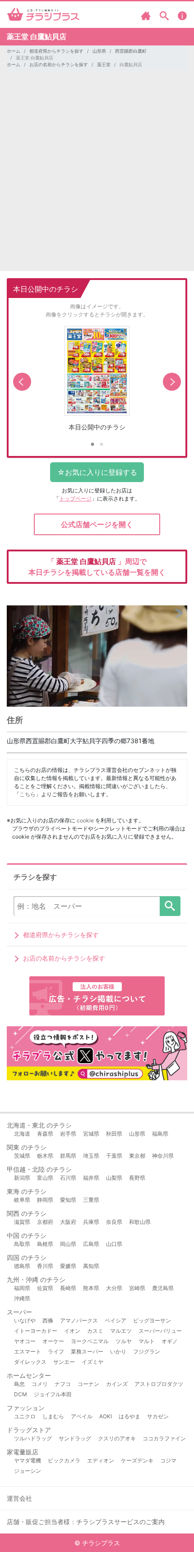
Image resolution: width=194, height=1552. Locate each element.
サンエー (64, 1361)
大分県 (114, 1288)
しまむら (53, 1416)
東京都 (137, 1155)
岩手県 (68, 1133)
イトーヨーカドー (35, 1330)
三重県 (91, 1199)
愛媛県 (68, 1266)
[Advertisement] (97, 174)
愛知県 (68, 1199)
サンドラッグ (75, 1438)
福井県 (91, 1177)
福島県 (160, 1133)
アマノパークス (79, 1320)
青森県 (45, 1133)
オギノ (170, 1341)
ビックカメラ (64, 1460)
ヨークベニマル (90, 1341)
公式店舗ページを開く (97, 524)
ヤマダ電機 (27, 1460)
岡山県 (68, 1244)
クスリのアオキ (117, 1438)
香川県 (45, 1266)
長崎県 (68, 1288)
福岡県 (22, 1288)
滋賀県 (22, 1221)
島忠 (19, 1384)
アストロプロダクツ (158, 1384)
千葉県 (114, 1155)
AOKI (105, 1416)
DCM (20, 1394)
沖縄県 (22, 1298)
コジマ (168, 1460)
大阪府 (68, 1221)
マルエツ (121, 1330)
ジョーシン (27, 1470)
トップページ (75, 498)
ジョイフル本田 (53, 1394)
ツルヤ (123, 1341)
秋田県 (114, 1133)
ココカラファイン (164, 1438)
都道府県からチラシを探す (56, 51)
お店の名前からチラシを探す (58, 64)
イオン (72, 1330)
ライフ (56, 1351)
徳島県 (22, 1266)
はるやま (129, 1416)
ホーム (13, 51)
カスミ (95, 1330)
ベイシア (115, 1320)
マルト (147, 1341)
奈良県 (114, 1221)
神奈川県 (163, 1155)
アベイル (81, 1416)
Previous (22, 382)
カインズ (117, 1384)
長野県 (137, 1177)
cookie (85, 820)
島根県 (45, 1244)
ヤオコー (25, 1341)
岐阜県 (22, 1199)
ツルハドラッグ (33, 1438)
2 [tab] (101, 444)
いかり (118, 1351)
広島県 (91, 1244)
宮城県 (91, 1133)
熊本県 (91, 1288)
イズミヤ (92, 1361)
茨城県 (22, 1155)
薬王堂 (104, 64)
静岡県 (45, 1199)
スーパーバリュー (160, 1330)
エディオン (100, 1460)
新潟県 (22, 1177)
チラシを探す (170, 906)
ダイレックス (30, 1361)
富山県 (45, 1177)
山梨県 (114, 1177)
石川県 (68, 1177)
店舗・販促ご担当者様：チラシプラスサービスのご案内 (86, 1521)
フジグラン (146, 1351)
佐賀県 (45, 1288)
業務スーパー (87, 1351)
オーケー (53, 1341)
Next (172, 382)
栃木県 (45, 1155)
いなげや (25, 1320)
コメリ (40, 1384)
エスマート (27, 1351)
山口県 (114, 1244)
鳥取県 (22, 1244)
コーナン (88, 1384)
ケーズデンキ (137, 1460)
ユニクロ (25, 1416)
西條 (47, 1320)
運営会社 (19, 1498)
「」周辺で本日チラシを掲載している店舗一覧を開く (97, 567)
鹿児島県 (163, 1288)
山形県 (99, 51)
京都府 (45, 1221)
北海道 (22, 1133)
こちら (27, 794)
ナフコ (63, 1384)
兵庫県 (91, 1221)
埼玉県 (91, 1155)
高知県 (91, 1266)
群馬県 (68, 1155)
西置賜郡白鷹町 (131, 51)
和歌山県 (140, 1221)
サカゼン (158, 1416)
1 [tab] (92, 444)
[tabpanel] (97, 382)
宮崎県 (137, 1288)
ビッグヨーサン (152, 1320)
